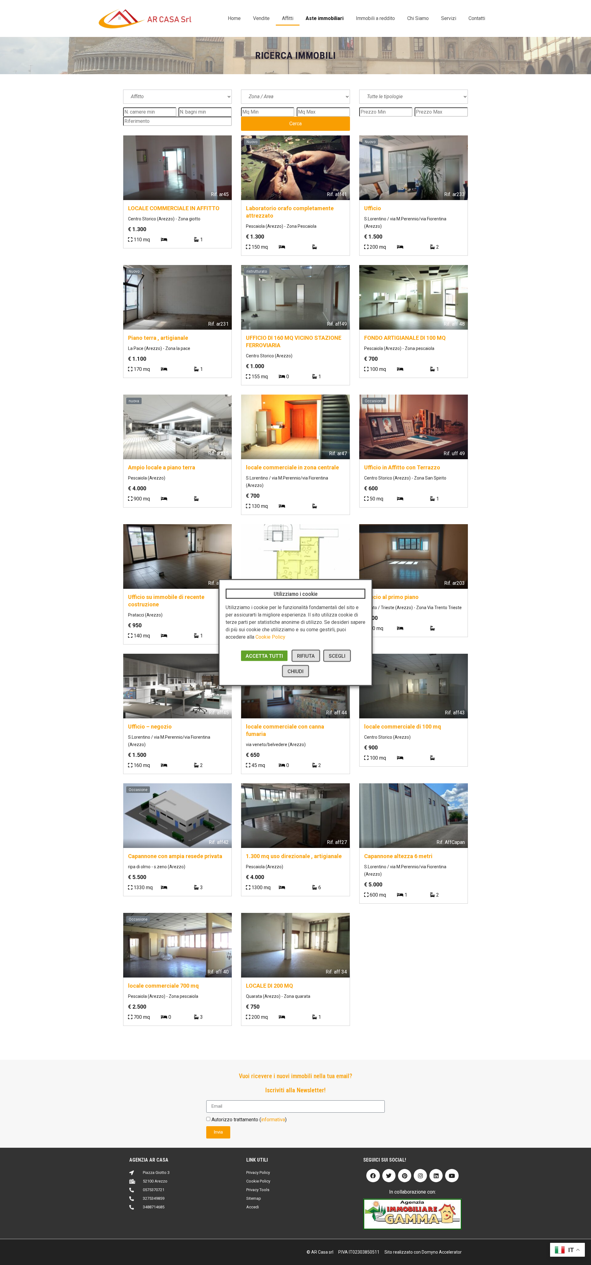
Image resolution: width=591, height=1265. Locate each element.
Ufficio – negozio (150, 726)
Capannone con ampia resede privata (175, 856)
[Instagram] (420, 1175)
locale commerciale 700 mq (163, 985)
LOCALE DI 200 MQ (269, 985)
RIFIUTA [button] (306, 656)
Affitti (287, 18)
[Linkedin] (436, 1175)
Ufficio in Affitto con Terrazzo (402, 467)
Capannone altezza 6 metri (398, 856)
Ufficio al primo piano (391, 597)
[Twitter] (389, 1175)
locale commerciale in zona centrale (292, 467)
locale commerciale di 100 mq (402, 726)
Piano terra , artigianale (158, 338)
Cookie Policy (270, 637)
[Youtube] (451, 1175)
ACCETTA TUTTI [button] (264, 656)
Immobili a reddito (375, 18)
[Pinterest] (404, 1175)
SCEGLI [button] (337, 656)
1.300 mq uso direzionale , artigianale (294, 856)
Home (234, 18)
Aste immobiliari (325, 18)
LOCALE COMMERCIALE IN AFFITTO (173, 208)
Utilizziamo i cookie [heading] (296, 594)
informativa (273, 1119)
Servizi (448, 18)
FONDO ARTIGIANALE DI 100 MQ (405, 338)
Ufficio (372, 208)
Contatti (476, 18)
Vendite (261, 18)
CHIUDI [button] (295, 671)
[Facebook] (373, 1175)
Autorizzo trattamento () (249, 1119)
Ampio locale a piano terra (161, 467)
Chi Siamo (418, 18)
